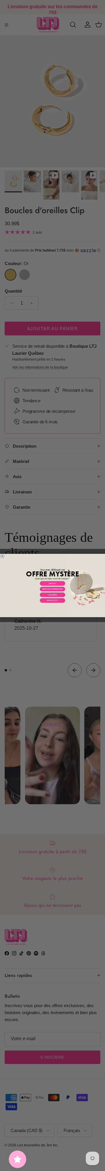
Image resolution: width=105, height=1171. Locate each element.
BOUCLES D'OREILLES (52, 589)
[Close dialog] (2, 556)
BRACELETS (52, 601)
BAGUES (53, 583)
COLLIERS (52, 595)
